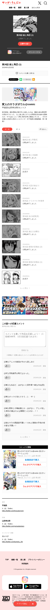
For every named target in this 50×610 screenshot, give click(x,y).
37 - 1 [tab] (18, 129)
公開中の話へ (25, 44)
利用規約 (25, 564)
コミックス (36, 8)
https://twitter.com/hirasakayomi (13, 511)
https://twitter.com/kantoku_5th (12, 542)
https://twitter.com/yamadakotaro (13, 526)
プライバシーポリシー (36, 560)
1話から (44, 129)
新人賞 (26, 8)
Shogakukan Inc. (20, 569)
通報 (44, 366)
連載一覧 (12, 8)
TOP (7, 560)
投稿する (25, 350)
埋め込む (28, 79)
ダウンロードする (34, 52)
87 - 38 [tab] (7, 129)
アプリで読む (22, 604)
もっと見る (24, 288)
